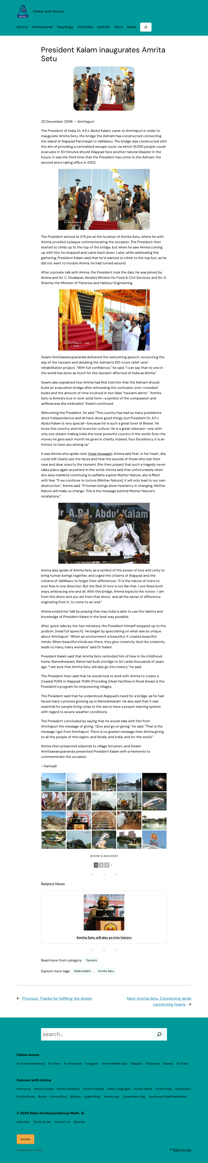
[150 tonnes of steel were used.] (104, 820)
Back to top (182, 1150)
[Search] (159, 1034)
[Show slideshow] (104, 856)
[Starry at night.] (154, 782)
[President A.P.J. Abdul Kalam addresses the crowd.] (79, 820)
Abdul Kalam (82, 971)
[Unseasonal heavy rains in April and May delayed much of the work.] (53, 820)
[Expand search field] (146, 27)
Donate (25, 1139)
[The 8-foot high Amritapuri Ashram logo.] (154, 839)
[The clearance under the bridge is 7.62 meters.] (129, 839)
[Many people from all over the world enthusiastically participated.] (53, 801)
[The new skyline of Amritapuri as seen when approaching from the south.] (53, 782)
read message (100, 453)
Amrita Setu (106, 971)
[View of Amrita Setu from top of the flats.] (154, 801)
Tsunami (91, 960)
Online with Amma (48, 11)
